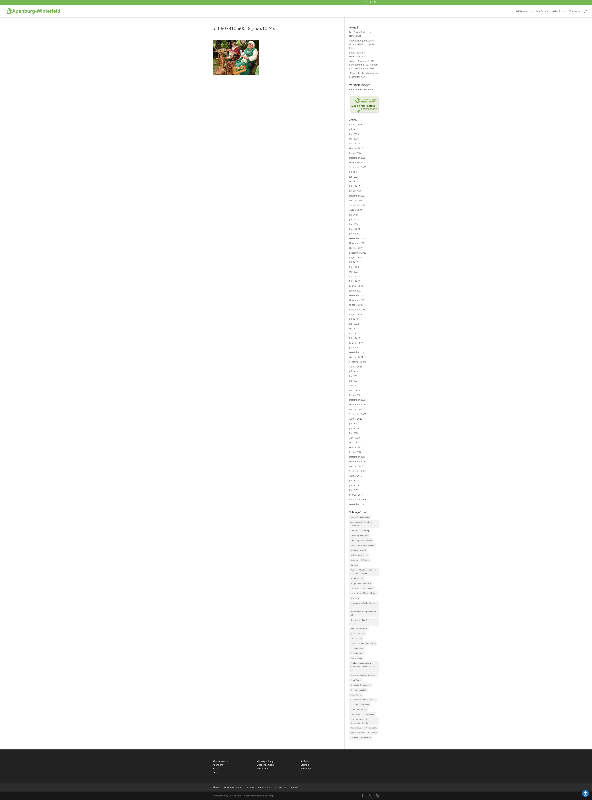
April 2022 (354, 333)
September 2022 (357, 309)
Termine (249, 787)
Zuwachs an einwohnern (360, 737)
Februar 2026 (356, 148)
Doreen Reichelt (357, 578)
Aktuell (216, 787)
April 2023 (354, 276)
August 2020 (355, 418)
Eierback (354, 588)
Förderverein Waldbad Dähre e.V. (362, 605)
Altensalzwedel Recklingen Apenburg (361, 524)
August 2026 (355, 124)
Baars (216, 768)
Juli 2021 (353, 371)
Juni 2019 (354, 485)
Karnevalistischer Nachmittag (363, 643)
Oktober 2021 (356, 357)
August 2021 (355, 366)
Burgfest (354, 565)
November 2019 (357, 461)
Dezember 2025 (357, 157)
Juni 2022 (354, 323)
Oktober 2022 (356, 304)
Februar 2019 (356, 494)
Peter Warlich (356, 680)
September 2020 (357, 414)
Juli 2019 (353, 480)
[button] (585, 793)
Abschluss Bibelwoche (359, 517)
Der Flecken (542, 11)
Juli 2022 (353, 319)
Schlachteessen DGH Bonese (362, 699)
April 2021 (354, 385)
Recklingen (262, 768)
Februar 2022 (356, 342)
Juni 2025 (354, 176)
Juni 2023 (354, 266)
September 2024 (357, 205)
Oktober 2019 (356, 466)
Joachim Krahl (356, 638)
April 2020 (354, 437)
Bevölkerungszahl (358, 550)
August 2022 (355, 314)
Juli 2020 (353, 423)
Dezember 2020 (357, 399)
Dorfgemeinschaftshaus (360, 583)
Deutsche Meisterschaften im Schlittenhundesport (363, 571)
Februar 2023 (356, 285)
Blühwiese (365, 560)
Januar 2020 (355, 452)
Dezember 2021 (357, 352)
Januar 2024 (355, 233)
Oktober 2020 (356, 409)
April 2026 (354, 143)
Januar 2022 (355, 347)
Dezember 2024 (357, 195)
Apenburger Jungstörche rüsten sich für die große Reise (362, 44)
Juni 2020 (354, 428)
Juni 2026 (354, 134)
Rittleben (305, 761)
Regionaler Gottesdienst (360, 685)
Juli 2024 (353, 214)
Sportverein (355, 714)
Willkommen (522, 11)
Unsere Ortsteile (232, 787)
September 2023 (357, 252)
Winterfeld (372, 732)
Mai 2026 (354, 138)
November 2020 (357, 404)
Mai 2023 (354, 271)
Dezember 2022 (357, 295)
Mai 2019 (354, 489)
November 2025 (357, 162)
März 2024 (354, 229)
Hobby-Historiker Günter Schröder (361, 622)
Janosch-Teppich (357, 633)
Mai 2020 (354, 433)
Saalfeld (305, 764)
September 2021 (357, 361)
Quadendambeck (265, 764)
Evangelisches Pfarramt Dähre (363, 593)
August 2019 (355, 475)
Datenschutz (264, 787)
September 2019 (357, 471)
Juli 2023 (353, 262)
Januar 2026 (355, 153)
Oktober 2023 (356, 247)
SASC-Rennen (356, 694)
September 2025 (357, 167)
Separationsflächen (358, 709)
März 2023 (354, 281)
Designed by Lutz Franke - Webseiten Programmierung (244, 795)
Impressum (281, 787)
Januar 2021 (355, 395)
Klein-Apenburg (265, 761)
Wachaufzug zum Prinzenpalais (363, 727)
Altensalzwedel (220, 761)
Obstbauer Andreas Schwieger (363, 675)
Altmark (353, 530)
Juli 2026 (353, 129)
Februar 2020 (356, 447)
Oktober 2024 (356, 200)
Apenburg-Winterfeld (359, 535)
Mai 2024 (354, 224)
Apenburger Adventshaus (361, 540)
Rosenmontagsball (358, 690)
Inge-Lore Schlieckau (359, 628)
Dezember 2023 (357, 238)
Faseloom (354, 598)
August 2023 (355, 257)
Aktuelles (557, 11)
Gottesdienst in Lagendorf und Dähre (363, 613)
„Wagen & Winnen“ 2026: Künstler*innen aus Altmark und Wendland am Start (363, 65)
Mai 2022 (354, 328)
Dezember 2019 (357, 456)
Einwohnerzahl (367, 588)
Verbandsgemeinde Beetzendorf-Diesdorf (359, 721)
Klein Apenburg (357, 653)
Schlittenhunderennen (359, 704)
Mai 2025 (354, 181)
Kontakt (573, 11)
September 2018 (357, 499)
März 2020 (354, 442)
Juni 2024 (354, 219)
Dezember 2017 (357, 504)
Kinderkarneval (356, 648)
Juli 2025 (353, 171)
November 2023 (357, 243)
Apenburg (364, 530)
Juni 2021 (354, 376)
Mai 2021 (354, 380)
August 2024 (355, 209)
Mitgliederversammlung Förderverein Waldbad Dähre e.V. (362, 667)
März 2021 (354, 390)
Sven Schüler (369, 714)
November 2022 (357, 300)
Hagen (216, 772)
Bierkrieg (354, 560)
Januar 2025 (355, 190)
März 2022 (354, 338)
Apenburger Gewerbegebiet (362, 545)
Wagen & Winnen (357, 732)
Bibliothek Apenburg (359, 555)
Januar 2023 (355, 290)
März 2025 (354, 186)
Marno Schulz (356, 658)
